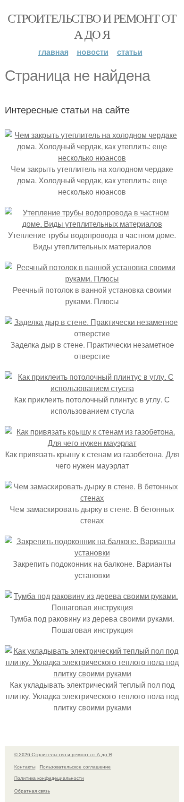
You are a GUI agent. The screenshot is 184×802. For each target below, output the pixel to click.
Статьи (129, 51)
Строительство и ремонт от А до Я (92, 26)
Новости (93, 51)
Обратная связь (32, 790)
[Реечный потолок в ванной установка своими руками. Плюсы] (92, 278)
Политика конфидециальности (49, 778)
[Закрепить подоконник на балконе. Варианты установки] (92, 552)
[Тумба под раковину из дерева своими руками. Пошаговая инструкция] (92, 607)
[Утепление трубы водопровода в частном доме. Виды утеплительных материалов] (92, 223)
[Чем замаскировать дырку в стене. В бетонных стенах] (92, 497)
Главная (53, 51)
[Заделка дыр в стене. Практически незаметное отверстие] (92, 333)
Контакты (24, 766)
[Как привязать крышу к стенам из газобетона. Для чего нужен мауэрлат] (92, 442)
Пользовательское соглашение (75, 766)
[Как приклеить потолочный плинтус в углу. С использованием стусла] (92, 388)
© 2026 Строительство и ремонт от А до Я (63, 754)
